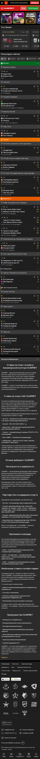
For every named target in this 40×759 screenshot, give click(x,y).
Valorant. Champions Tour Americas (15, 273)
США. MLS (6, 82)
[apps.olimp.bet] (5, 679)
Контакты (15, 664)
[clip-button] (34, 71)
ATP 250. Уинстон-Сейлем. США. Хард (15, 158)
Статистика (5, 671)
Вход (23, 8)
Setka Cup (6, 332)
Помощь (4, 674)
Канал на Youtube (10, 738)
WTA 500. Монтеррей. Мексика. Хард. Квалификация (19, 173)
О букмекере (5, 664)
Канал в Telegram (28, 730)
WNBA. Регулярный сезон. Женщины (15, 203)
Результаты (16, 671)
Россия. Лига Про (9, 292)
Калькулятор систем (24, 667)
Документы (5, 667)
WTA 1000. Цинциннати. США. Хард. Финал (17, 144)
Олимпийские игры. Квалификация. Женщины (18, 239)
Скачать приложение (30, 671)
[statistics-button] (23, 32)
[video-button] (4, 277)
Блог (13, 667)
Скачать (35, 3)
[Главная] (7, 8)
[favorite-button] (21, 32)
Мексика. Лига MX (9, 112)
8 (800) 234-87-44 (10, 733)
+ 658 (27, 32)
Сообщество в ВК (27, 733)
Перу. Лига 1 (7, 127)
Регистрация (33, 8)
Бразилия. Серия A (9, 67)
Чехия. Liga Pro (8, 306)
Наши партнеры (26, 664)
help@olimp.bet (9, 730)
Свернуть (4, 657)
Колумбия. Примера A (10, 97)
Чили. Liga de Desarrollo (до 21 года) (15, 254)
